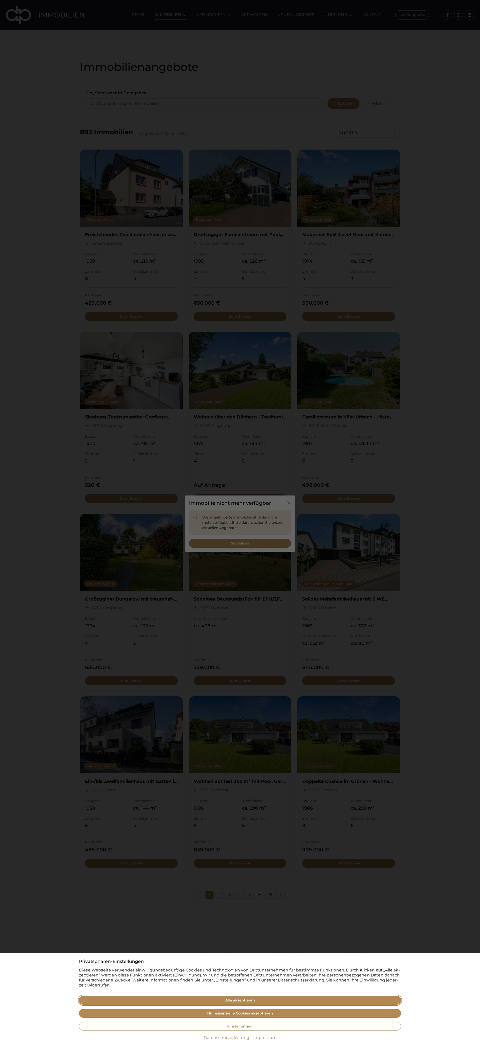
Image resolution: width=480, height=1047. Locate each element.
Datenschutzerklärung (226, 1037)
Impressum (264, 1037)
